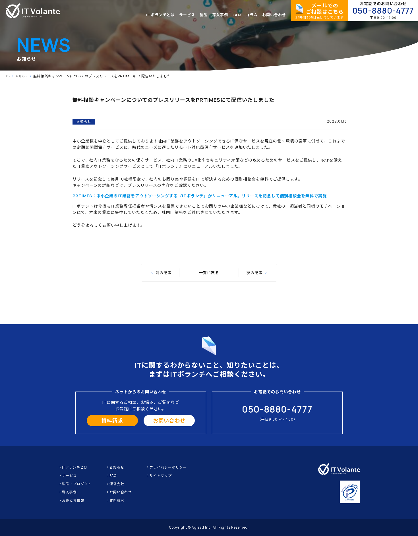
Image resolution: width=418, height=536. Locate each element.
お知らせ (22, 76)
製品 (204, 14)
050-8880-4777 (383, 10)
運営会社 (116, 483)
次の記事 (254, 272)
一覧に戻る (209, 272)
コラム (252, 14)
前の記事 (163, 272)
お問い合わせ (274, 14)
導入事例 (220, 14)
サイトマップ (161, 475)
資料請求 (112, 420)
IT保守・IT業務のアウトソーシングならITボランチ (33, 10)
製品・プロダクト (77, 483)
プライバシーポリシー (168, 467)
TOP (7, 76)
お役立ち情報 (73, 500)
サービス (187, 14)
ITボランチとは (160, 14)
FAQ (237, 14)
